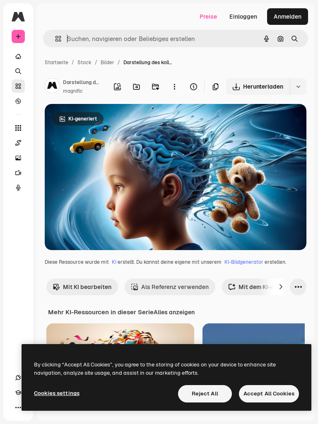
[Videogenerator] (18, 172)
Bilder (107, 62)
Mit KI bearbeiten (87, 287)
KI (114, 262)
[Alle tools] (18, 128)
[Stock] (18, 86)
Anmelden (287, 16)
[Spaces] (18, 142)
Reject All (205, 393)
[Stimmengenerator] (18, 187)
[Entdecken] (18, 101)
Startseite (56, 62)
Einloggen (243, 16)
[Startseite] (18, 56)
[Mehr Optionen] (174, 86)
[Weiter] (280, 287)
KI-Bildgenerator (243, 262)
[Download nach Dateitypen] (298, 86)
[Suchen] (18, 71)
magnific (73, 91)
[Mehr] (18, 407)
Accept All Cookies (268, 393)
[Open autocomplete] (54, 39)
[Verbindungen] (18, 377)
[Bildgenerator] (18, 157)
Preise (208, 16)
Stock (84, 62)
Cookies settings (57, 393)
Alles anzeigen (174, 312)
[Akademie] (18, 392)
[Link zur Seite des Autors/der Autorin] (52, 87)
